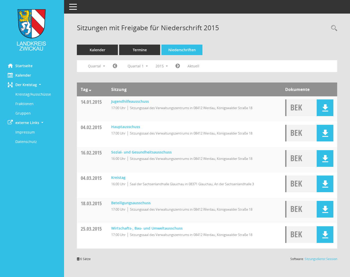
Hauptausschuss (125, 126)
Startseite (24, 65)
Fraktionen (24, 103)
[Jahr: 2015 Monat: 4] (178, 66)
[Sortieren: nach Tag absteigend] (90, 89)
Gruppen (23, 113)
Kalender (23, 75)
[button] (32, 84)
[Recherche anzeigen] (332, 28)
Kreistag (118, 177)
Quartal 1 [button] (136, 66)
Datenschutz (26, 141)
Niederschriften (182, 49)
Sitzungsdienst (321, 259)
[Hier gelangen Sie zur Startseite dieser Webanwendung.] (32, 30)
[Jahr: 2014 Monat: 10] (115, 66)
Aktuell (193, 66)
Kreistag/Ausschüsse (33, 94)
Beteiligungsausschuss (131, 202)
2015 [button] (160, 66)
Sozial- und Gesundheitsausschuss (141, 152)
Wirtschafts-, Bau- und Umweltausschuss (147, 228)
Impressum (25, 132)
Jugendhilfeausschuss (130, 101)
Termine (140, 49)
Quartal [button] (95, 66)
